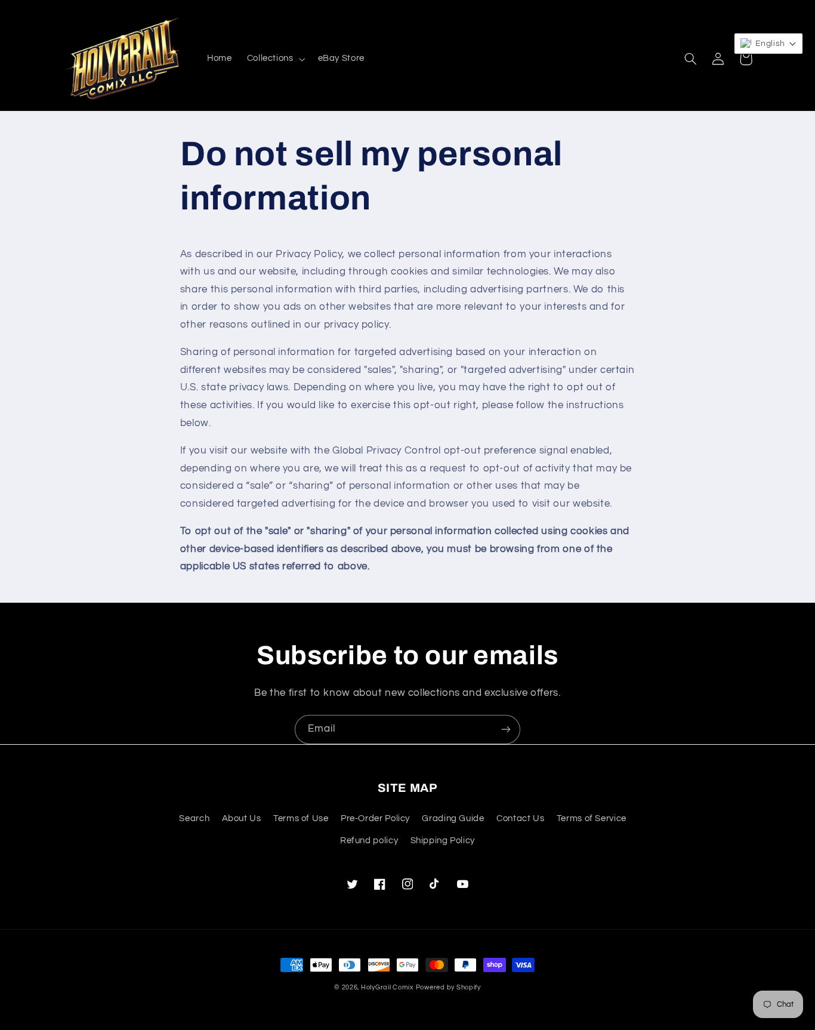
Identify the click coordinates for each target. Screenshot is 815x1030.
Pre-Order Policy (375, 818)
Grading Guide (453, 818)
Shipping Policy (442, 840)
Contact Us (520, 818)
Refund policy (369, 840)
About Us (241, 818)
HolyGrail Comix (387, 987)
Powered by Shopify (448, 987)
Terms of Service (591, 818)
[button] (274, 59)
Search (194, 818)
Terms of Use (301, 818)
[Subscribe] (506, 729)
